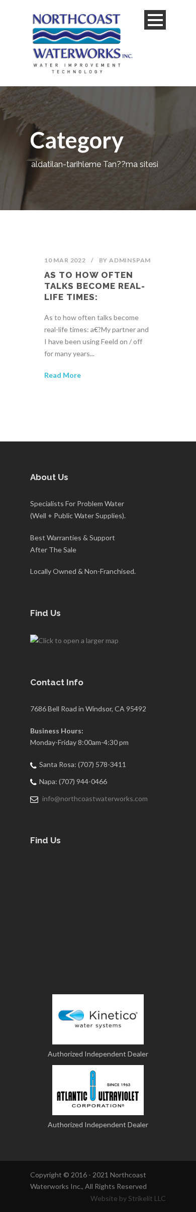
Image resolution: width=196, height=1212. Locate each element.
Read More (62, 375)
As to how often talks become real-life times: (94, 286)
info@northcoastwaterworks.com (95, 798)
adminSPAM (130, 260)
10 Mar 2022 (65, 260)
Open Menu (155, 20)
